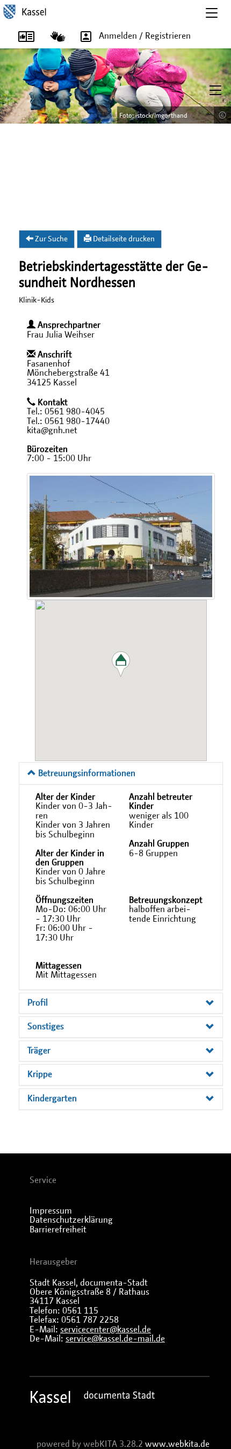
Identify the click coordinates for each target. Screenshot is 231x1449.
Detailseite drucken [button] (123, 239)
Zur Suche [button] (50, 239)
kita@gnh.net (52, 430)
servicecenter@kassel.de (105, 1329)
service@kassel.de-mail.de (115, 1339)
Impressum (51, 1211)
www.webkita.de (177, 1444)
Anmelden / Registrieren (145, 36)
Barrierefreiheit (58, 1229)
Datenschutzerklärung (71, 1220)
